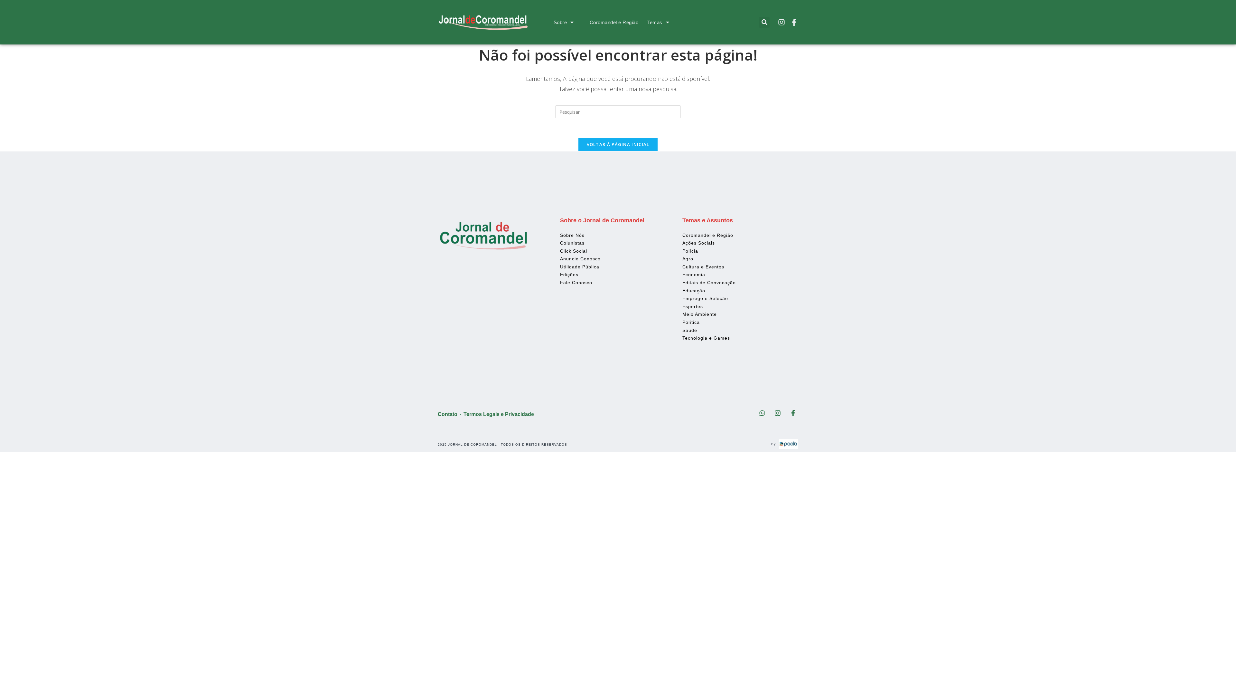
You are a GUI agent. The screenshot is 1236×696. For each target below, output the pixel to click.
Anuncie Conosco (580, 258)
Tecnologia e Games (706, 338)
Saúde (689, 330)
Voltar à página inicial (618, 144)
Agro (687, 258)
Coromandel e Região (614, 22)
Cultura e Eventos (703, 266)
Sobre (560, 22)
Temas (654, 22)
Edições (569, 274)
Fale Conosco (576, 282)
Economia (693, 274)
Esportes (692, 306)
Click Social (573, 251)
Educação (693, 290)
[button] (764, 22)
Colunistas (572, 243)
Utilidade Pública (579, 266)
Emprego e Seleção (705, 298)
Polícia (690, 251)
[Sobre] (572, 22)
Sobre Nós (572, 235)
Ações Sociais (698, 243)
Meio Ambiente (699, 314)
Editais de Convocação (709, 282)
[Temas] (667, 22)
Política (691, 322)
